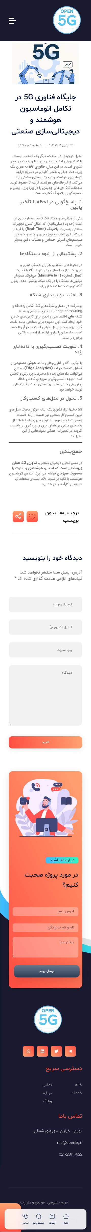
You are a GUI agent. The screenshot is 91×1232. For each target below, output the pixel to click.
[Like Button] (32, 516)
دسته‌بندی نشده (29, 145)
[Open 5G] (67, 20)
